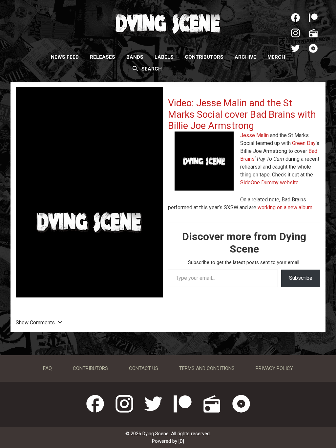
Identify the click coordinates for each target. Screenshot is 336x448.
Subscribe (300, 278)
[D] (181, 441)
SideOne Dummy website (269, 182)
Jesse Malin (254, 135)
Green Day (304, 143)
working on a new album (285, 207)
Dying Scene (168, 23)
